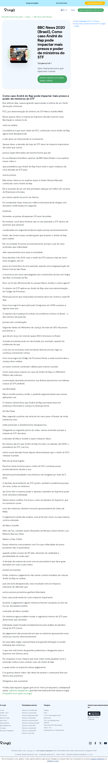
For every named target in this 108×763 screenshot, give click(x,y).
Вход (73, 10)
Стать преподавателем (52, 715)
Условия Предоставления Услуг (26, 754)
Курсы (28, 17)
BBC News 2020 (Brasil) (43, 17)
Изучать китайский (29, 728)
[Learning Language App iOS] (94, 713)
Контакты (3, 715)
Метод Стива (4, 718)
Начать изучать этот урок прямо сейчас (52, 79)
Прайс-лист (4, 713)
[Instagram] (90, 743)
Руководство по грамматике (54, 730)
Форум (46, 710)
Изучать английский (29, 710)
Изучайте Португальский (12, 17)
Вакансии (47, 718)
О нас (2, 710)
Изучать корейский (29, 731)
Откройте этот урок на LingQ (17, 693)
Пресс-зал (47, 728)
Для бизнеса (4, 723)
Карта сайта (60, 754)
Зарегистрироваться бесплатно (90, 10)
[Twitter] (100, 743)
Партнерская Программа (53, 725)
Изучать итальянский (30, 720)
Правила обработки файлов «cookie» (79, 754)
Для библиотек (5, 725)
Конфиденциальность (47, 754)
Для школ (3, 720)
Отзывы (3, 728)
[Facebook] (95, 743)
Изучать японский (28, 725)
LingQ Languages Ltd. (29, 751)
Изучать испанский (29, 713)
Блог (45, 713)
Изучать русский (28, 733)
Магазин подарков (7, 731)
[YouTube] (105, 743)
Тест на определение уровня (51, 721)
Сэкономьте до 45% (95, 3)
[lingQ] (9, 10)
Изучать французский (30, 715)
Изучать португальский (30, 723)
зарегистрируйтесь (19, 690)
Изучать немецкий (29, 718)
